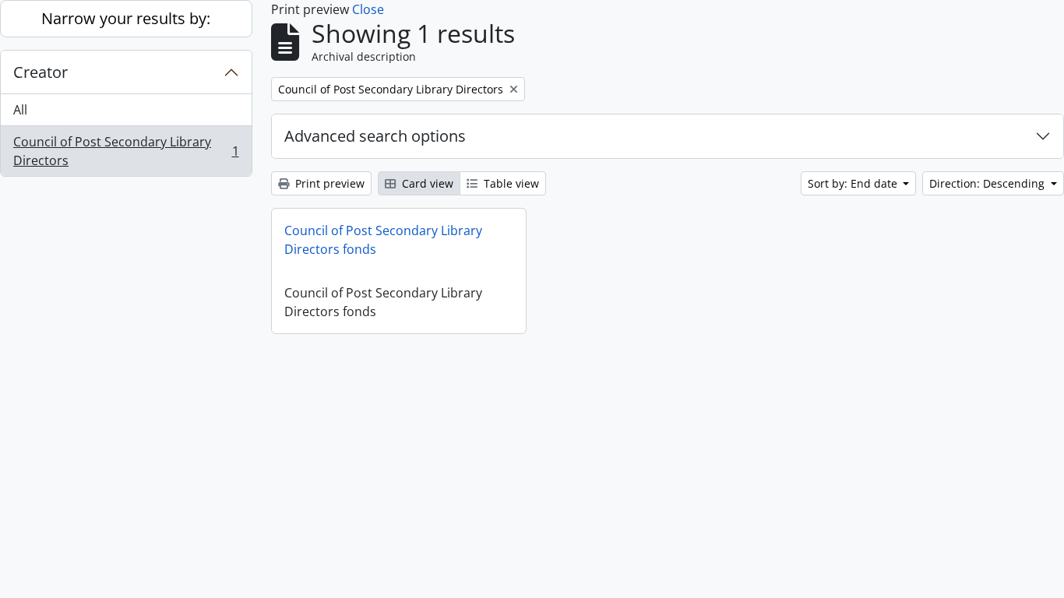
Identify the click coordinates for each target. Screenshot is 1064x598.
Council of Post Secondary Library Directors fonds (383, 240)
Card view (426, 183)
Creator (40, 72)
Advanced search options (375, 135)
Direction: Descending (988, 183)
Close (368, 9)
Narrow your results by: (125, 18)
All (20, 109)
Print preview (328, 183)
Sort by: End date (854, 183)
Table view (510, 183)
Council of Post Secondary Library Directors (125, 151)
